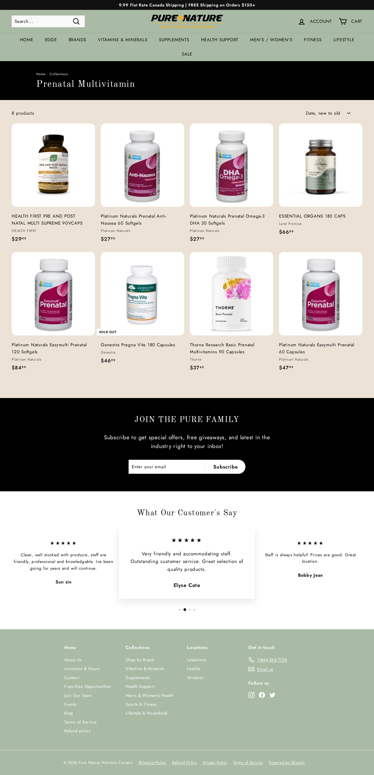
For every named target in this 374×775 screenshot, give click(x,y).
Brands (77, 40)
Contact (71, 678)
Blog (68, 713)
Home (26, 40)
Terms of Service (80, 722)
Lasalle (193, 668)
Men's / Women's (271, 40)
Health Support (220, 40)
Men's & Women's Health (150, 695)
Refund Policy (184, 762)
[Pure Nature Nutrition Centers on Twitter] (272, 694)
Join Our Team (78, 695)
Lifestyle (343, 40)
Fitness (312, 40)
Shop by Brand (140, 660)
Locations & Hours (82, 668)
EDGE (51, 40)
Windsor (195, 678)
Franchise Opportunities (87, 686)
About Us (73, 660)
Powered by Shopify (287, 762)
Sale (187, 54)
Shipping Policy (152, 762)
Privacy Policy (215, 762)
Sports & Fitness (141, 704)
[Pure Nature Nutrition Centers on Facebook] (262, 694)
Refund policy (77, 731)
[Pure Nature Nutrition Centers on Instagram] (251, 694)
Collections (59, 74)
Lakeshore (196, 660)
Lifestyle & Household (146, 713)
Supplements (174, 40)
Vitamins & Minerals (122, 40)
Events (70, 704)
